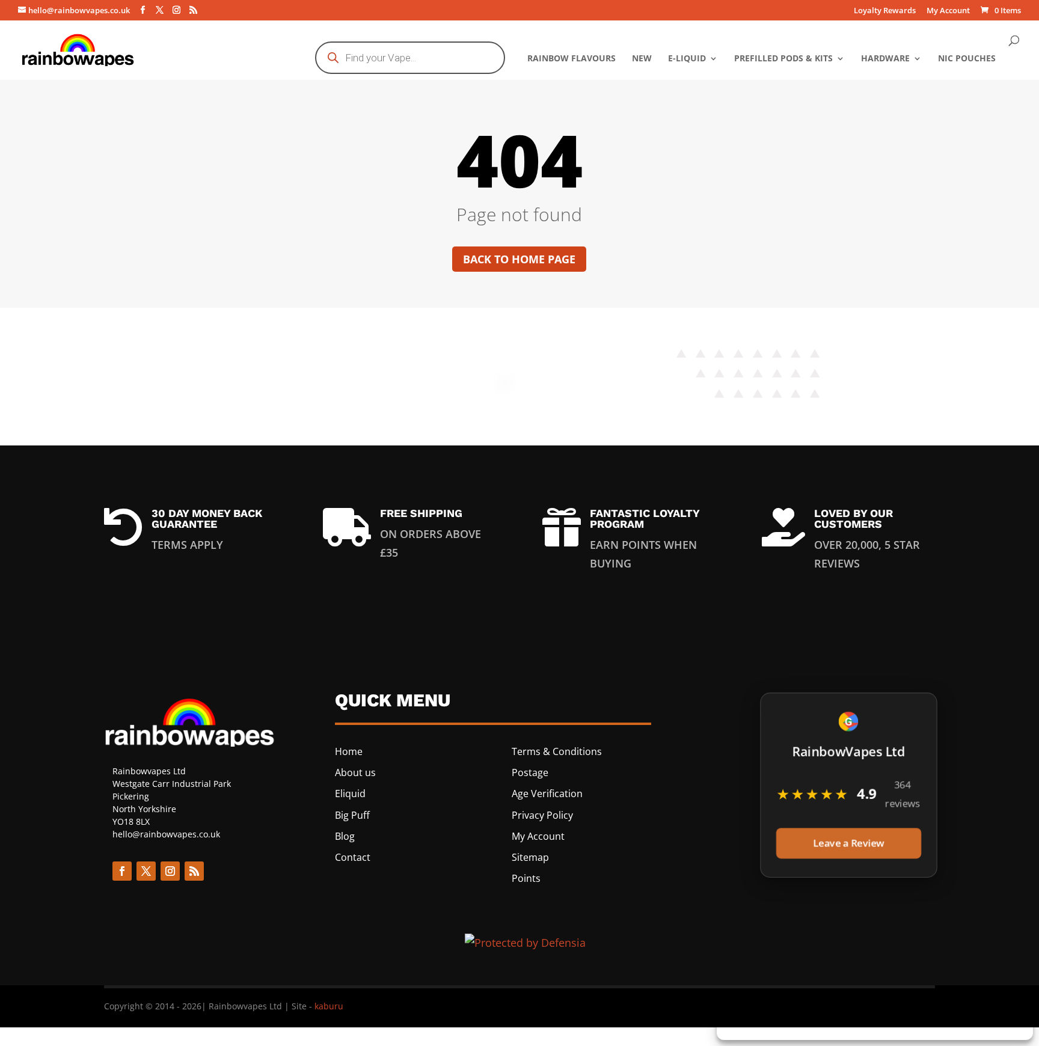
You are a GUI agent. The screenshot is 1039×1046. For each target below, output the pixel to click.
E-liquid (687, 59)
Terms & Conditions (557, 751)
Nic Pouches (967, 59)
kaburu (328, 1006)
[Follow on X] (146, 871)
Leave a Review (848, 845)
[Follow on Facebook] (122, 871)
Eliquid (350, 793)
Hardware (885, 59)
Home (349, 751)
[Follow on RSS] (194, 871)
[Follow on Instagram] (170, 871)
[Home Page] (78, 48)
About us (355, 772)
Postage (530, 772)
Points (526, 878)
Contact (352, 857)
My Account (948, 11)
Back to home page (519, 259)
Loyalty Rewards (885, 11)
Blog (345, 836)
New (642, 59)
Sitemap (530, 857)
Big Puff (352, 815)
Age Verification (547, 793)
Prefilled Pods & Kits (783, 59)
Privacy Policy (542, 815)
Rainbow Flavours (571, 59)
